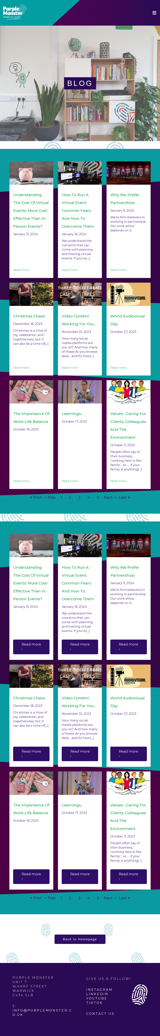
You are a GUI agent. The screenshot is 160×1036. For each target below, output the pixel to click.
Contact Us (100, 1014)
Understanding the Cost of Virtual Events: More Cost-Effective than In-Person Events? (31, 211)
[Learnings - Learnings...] (80, 391)
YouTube (96, 998)
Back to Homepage (80, 939)
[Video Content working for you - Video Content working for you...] (80, 294)
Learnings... (72, 413)
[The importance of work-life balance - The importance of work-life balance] (31, 391)
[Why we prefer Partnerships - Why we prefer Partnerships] (128, 173)
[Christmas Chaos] (31, 294)
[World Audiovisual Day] (128, 294)
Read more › (21, 270)
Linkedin (97, 994)
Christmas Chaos (29, 316)
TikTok (94, 1003)
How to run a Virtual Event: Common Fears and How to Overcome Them (78, 211)
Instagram (99, 990)
